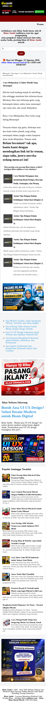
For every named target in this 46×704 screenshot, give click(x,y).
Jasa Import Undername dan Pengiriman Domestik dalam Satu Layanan (21, 348)
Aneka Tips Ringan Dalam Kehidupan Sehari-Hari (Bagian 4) (27, 220)
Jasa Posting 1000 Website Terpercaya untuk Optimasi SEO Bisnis (25, 526)
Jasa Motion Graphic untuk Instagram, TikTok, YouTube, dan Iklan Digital (23, 321)
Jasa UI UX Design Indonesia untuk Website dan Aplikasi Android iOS (22, 333)
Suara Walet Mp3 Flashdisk (22, 574)
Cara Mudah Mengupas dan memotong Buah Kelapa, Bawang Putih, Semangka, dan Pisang (28, 180)
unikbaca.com (31, 698)
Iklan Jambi (7, 690)
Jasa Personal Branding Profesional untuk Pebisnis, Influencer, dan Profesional (22, 340)
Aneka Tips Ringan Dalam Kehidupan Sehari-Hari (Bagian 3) (27, 243)
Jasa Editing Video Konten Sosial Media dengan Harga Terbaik (21, 327)
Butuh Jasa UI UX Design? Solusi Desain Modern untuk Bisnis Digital (22, 411)
